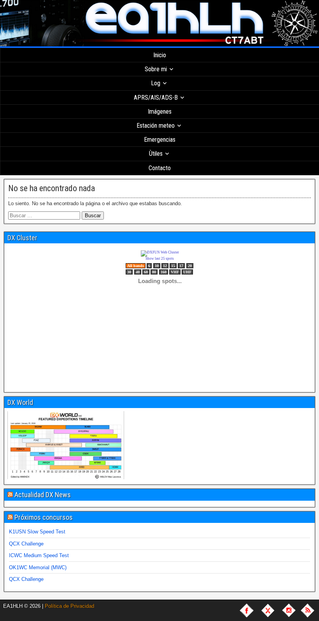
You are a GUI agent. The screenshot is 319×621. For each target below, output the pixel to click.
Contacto (160, 168)
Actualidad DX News (42, 495)
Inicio (159, 55)
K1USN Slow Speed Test (37, 532)
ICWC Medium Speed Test (39, 555)
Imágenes (160, 111)
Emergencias (159, 139)
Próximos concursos (43, 517)
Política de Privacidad (69, 606)
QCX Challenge (26, 544)
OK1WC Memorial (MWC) (38, 567)
